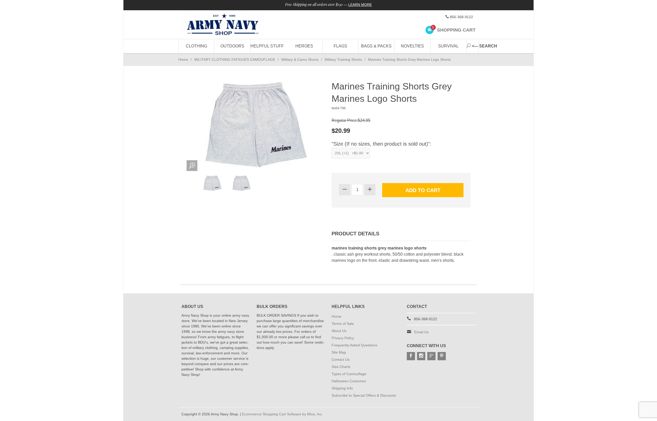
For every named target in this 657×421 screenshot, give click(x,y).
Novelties (412, 46)
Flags (340, 46)
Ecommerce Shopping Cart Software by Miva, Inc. (282, 414)
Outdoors (232, 46)
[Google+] (431, 356)
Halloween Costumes (349, 381)
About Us (339, 331)
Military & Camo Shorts (299, 59)
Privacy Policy (343, 338)
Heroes (304, 46)
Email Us (421, 332)
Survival (448, 46)
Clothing (196, 46)
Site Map (339, 352)
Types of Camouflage (349, 374)
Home (183, 59)
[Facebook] (411, 356)
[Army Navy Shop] (228, 25)
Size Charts (341, 367)
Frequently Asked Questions (354, 345)
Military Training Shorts (343, 59)
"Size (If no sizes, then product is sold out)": (381, 144)
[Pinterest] (442, 356)
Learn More (360, 5)
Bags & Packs (376, 46)
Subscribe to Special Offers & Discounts (364, 395)
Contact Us (341, 359)
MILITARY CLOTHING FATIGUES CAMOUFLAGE (234, 59)
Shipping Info (342, 388)
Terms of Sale (343, 324)
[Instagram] (421, 356)
